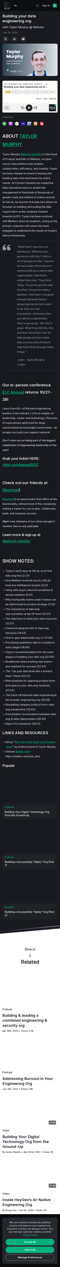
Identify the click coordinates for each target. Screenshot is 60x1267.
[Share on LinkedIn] (14, 39)
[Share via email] (23, 39)
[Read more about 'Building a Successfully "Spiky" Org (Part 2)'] (30, 888)
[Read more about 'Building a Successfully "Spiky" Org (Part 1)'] (30, 838)
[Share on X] (5, 39)
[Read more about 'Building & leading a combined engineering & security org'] (30, 989)
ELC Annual (13, 392)
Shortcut (10, 490)
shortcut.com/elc (16, 541)
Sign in (46, 5)
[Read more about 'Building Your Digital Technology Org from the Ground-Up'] (30, 788)
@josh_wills (23, 751)
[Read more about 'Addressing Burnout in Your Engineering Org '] (30, 1052)
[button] (15, 5)
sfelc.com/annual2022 (20, 465)
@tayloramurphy (32, 154)
